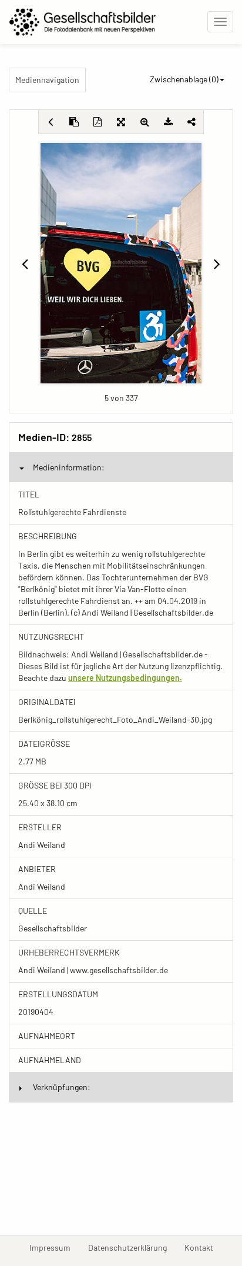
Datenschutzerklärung (132, 1247)
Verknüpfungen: (61, 1087)
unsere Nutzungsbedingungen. (125, 678)
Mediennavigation (47, 80)
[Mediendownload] (168, 121)
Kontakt (203, 1247)
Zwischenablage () (184, 79)
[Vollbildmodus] (121, 121)
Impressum (54, 1247)
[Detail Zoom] (144, 121)
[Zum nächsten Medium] (217, 263)
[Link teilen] (191, 121)
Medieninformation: (69, 467)
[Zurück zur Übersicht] (50, 121)
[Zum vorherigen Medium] (25, 263)
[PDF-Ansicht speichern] (97, 121)
